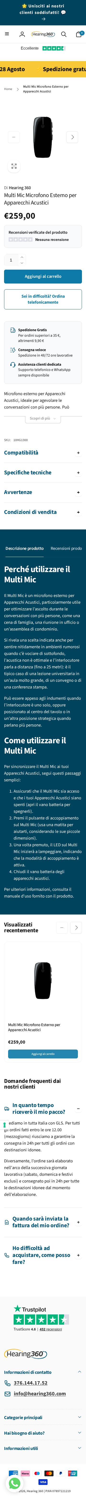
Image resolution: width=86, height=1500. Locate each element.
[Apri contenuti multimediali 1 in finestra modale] (43, 137)
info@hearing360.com (40, 1394)
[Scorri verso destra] (72, 137)
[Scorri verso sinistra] (13, 137)
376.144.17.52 (31, 1383)
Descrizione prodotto (24, 548)
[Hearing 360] (25, 1358)
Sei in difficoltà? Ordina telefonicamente (43, 299)
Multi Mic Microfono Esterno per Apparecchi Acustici (34, 1028)
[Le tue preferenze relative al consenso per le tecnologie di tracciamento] (4, 1125)
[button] (7, 34)
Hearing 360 (17, 188)
